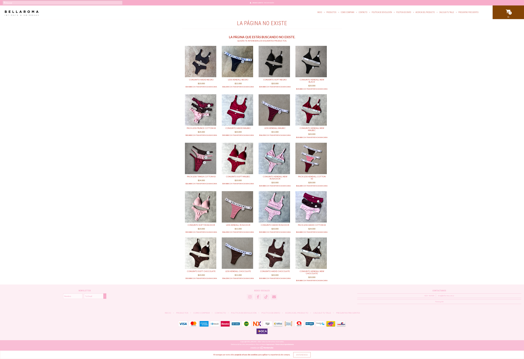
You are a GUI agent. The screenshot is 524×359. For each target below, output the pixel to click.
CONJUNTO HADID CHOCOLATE (275, 271)
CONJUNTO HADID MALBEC (238, 128)
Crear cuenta (257, 3)
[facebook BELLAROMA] (258, 297)
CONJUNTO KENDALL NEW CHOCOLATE (312, 272)
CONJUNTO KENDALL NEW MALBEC (312, 129)
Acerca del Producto (425, 12)
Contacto (362, 12)
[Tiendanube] (262, 348)
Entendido (302, 355)
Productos (331, 12)
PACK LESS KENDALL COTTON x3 (312, 177)
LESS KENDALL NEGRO (238, 79)
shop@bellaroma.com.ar (446, 296)
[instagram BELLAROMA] (250, 297)
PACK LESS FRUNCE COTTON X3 (201, 128)
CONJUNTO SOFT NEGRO (275, 79)
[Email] (274, 297)
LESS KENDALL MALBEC (275, 128)
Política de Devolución (381, 12)
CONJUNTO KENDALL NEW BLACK (312, 80)
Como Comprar (347, 12)
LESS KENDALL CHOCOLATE (238, 271)
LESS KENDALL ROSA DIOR (238, 225)
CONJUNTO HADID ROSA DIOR (275, 225)
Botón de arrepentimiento (285, 344)
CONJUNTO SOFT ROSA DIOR (201, 225)
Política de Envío (403, 12)
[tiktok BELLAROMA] (266, 297)
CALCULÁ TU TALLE (446, 12)
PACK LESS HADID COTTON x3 (312, 225)
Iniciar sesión (269, 3)
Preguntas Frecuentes (468, 12)
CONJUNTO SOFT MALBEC (238, 176)
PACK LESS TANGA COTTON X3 (201, 176)
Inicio (319, 12)
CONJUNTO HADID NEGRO (201, 79)
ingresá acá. (270, 344)
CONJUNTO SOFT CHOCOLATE (201, 271)
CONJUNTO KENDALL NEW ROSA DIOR (275, 177)
